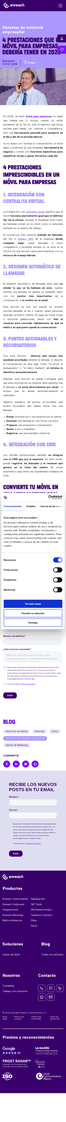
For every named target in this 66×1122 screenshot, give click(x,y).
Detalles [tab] (31, 506)
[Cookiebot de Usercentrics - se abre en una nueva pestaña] (48, 497)
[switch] (57, 570)
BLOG (9, 721)
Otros (55, 731)
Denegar (33, 622)
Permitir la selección (33, 613)
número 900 (25, 239)
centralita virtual (35, 212)
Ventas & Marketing (17, 745)
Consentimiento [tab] (13, 506)
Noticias (39, 731)
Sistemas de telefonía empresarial (25, 738)
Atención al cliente (17, 731)
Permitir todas (33, 604)
